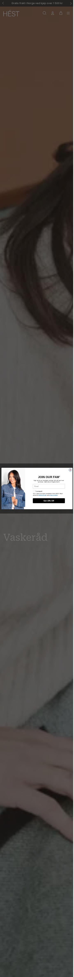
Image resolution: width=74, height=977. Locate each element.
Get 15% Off (49, 501)
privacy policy (53, 495)
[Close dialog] (70, 469)
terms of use (42, 495)
